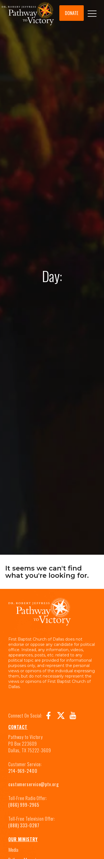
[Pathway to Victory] (28, 14)
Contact (17, 727)
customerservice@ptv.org (33, 784)
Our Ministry (23, 839)
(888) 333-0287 (23, 825)
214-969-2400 (22, 771)
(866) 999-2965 (23, 804)
